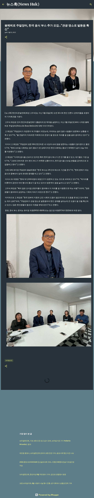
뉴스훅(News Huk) (22, 4)
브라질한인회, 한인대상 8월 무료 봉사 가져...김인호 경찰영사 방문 (42, 474)
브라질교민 (9, 360)
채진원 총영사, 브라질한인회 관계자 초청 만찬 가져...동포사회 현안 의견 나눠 (46, 453)
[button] (6, 37)
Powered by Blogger (48, 495)
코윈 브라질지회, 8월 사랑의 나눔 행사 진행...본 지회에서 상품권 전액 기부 (45, 483)
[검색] (42, 4)
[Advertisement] (47, 409)
